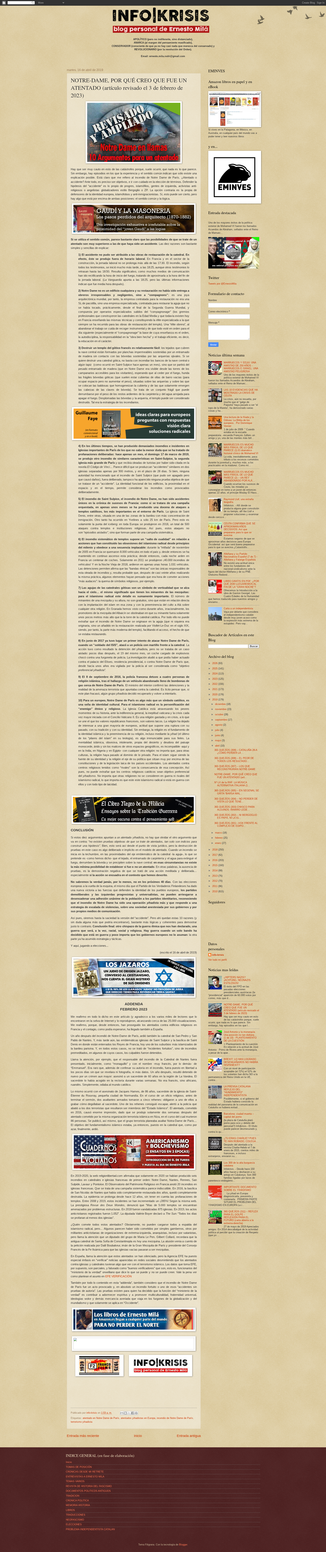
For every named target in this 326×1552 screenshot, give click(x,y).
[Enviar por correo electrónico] (122, 1413)
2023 (215, 678)
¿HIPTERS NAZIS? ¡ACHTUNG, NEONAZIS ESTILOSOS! (237, 980)
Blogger (183, 1544)
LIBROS (70, 1510)
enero (218, 843)
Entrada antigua (189, 1436)
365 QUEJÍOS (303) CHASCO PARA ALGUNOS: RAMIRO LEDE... (234, 808)
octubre (219, 714)
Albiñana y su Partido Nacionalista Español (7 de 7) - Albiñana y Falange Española (240, 556)
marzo (219, 832)
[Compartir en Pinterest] (136, 1413)
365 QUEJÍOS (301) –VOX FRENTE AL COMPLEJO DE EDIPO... (236, 824)
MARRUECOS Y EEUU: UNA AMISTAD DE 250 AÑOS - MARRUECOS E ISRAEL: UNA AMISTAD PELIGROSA (241, 367)
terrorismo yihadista (81, 1421)
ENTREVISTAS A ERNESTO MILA (85, 1476)
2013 (215, 875)
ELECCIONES (74, 1524)
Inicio (138, 1436)
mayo (218, 740)
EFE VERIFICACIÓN (118, 1276)
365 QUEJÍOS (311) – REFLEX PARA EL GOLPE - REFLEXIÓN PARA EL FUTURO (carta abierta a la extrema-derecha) (241, 1217)
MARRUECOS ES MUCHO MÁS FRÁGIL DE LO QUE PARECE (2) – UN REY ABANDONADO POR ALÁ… (239, 476)
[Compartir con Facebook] (133, 1413)
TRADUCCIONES (75, 1514)
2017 (215, 854)
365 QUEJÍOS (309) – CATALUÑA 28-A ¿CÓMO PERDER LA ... (235, 751)
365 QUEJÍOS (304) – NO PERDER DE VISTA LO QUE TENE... (236, 800)
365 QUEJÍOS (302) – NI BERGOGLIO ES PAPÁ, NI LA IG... (235, 816)
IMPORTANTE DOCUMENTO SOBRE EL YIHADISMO (240, 1188)
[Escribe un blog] (125, 1413)
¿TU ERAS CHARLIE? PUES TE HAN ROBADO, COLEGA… (241, 1139)
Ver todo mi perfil (217, 959)
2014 (215, 870)
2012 (215, 880)
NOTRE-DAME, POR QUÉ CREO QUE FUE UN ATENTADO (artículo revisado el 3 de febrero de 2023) (241, 1009)
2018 (215, 849)
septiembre (221, 719)
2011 (215, 886)
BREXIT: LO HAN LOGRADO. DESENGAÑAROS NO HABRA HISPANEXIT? (241, 1062)
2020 (215, 694)
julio (217, 730)
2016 (215, 860)
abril (217, 745)
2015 (215, 865)
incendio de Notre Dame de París (175, 1418)
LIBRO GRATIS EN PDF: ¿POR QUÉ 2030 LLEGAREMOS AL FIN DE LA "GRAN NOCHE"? (241, 584)
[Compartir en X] (129, 1413)
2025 (215, 668)
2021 (215, 689)
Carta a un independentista (238, 608)
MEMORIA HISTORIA (78, 1505)
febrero (219, 837)
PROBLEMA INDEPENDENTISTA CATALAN (90, 1529)
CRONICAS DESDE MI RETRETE (85, 1471)
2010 (215, 891)
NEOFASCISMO (75, 1519)
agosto (219, 724)
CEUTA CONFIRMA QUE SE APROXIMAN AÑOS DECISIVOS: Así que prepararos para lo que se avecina (239, 529)
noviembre (221, 709)
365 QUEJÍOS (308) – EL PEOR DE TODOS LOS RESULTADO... (234, 759)
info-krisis (218, 954)
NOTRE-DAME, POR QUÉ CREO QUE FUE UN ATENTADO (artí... (235, 776)
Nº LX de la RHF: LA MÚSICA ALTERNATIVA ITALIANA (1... (232, 784)
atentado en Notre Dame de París (101, 1418)
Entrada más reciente (83, 1436)
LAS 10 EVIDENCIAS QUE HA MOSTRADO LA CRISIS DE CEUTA (241, 392)
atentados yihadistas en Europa (138, 1418)
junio (218, 735)
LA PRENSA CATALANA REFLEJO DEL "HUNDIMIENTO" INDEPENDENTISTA (237, 1091)
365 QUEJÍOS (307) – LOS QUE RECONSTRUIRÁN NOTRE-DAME (234, 767)
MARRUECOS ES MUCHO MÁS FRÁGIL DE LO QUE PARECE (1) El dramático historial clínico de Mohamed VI (241, 449)
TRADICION (72, 1495)
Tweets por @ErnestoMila (222, 283)
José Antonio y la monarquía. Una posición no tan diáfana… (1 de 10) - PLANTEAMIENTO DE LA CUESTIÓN (240, 1036)
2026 (215, 663)
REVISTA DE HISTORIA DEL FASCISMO (89, 1486)
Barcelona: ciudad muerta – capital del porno (239, 1115)
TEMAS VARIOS (75, 1481)
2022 (215, 684)
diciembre (220, 704)
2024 (215, 673)
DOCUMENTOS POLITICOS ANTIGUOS (88, 1490)
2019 (215, 699)
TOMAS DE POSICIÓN (79, 1467)
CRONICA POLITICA (77, 1500)
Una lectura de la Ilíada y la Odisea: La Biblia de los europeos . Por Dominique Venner (239, 421)
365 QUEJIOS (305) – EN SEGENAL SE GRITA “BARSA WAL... (236, 792)
